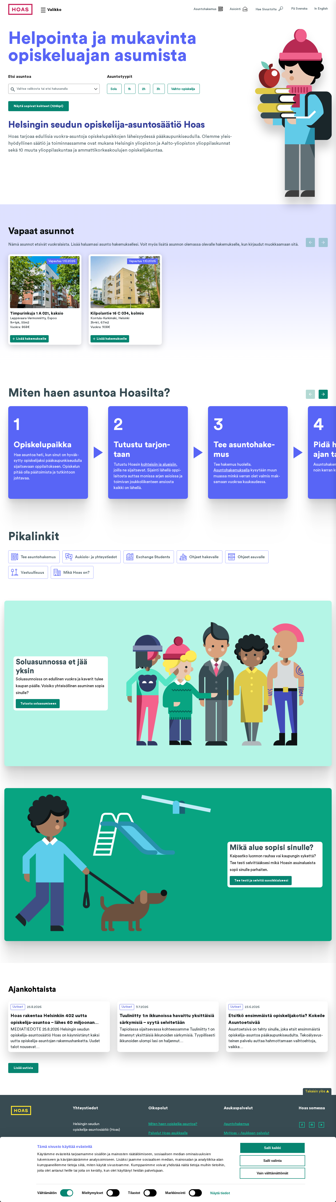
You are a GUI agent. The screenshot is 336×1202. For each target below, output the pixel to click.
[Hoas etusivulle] (20, 9)
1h (129, 89)
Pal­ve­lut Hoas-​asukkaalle (168, 1133)
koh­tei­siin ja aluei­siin (158, 464)
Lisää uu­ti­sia (23, 1068)
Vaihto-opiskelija (183, 89)
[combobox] (17, 89)
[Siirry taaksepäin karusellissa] (310, 242)
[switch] (113, 1193)
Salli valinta (272, 1161)
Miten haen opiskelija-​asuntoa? (172, 1124)
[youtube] (321, 1125)
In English (321, 8)
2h (143, 89)
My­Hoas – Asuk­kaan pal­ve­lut (246, 1133)
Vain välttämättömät (272, 1173)
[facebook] (302, 1125)
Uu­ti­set (18, 1006)
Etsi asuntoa (19, 77)
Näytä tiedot (220, 1193)
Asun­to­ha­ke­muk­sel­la (231, 470)
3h (158, 89)
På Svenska (299, 8)
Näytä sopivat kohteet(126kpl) (38, 106)
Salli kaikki (272, 1148)
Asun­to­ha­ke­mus (236, 1124)
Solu (114, 89)
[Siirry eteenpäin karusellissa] (323, 242)
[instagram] (312, 1125)
